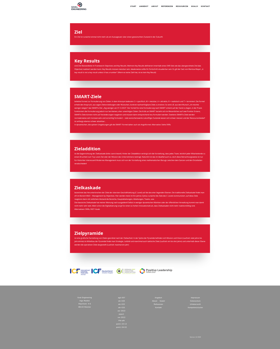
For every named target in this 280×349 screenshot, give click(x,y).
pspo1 (121, 314)
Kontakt (205, 7)
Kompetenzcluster (195, 308)
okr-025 (121, 301)
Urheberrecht (195, 304)
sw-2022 (121, 317)
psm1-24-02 (121, 327)
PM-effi (121, 321)
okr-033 (121, 308)
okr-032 (121, 304)
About (154, 7)
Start (133, 7)
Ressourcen (182, 7)
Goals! (194, 7)
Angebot (143, 7)
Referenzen (167, 7)
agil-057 (121, 298)
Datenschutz (195, 301)
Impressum (195, 298)
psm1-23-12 (121, 324)
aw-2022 (121, 311)
